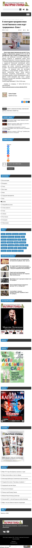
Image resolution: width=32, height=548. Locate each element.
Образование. (5, 223)
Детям (21, 19)
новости (4, 239)
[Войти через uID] (8, 146)
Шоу (3, 198)
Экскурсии (4, 220)
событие (17, 236)
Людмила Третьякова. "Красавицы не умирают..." (13, 482)
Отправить (11, 168)
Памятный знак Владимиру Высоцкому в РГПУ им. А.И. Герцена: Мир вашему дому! (20, 274)
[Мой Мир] (26, 102)
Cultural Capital (12, 93)
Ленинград (22, 242)
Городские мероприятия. (8, 195)
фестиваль (10, 236)
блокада (4, 250)
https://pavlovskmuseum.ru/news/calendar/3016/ (14, 87)
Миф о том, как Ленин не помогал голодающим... (13, 502)
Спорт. (3, 210)
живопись (4, 248)
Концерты (4, 183)
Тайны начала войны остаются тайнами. (11, 475)
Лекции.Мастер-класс (7, 204)
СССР (20, 248)
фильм (16, 242)
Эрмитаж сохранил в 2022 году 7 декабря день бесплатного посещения (18, 132)
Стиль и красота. (6, 207)
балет (24, 248)
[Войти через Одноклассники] (8, 160)
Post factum (5, 217)
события (11, 248)
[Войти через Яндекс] (8, 156)
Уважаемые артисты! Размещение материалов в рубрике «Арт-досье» (20, 260)
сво (16, 248)
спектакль (15, 234)
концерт (9, 234)
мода (9, 250)
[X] (29, 102)
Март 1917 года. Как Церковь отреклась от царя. (13, 471)
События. (17, 19)
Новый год (15, 110)
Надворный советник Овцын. (9, 485)
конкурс (21, 250)
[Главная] (16, 6)
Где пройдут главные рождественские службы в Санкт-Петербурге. (19, 292)
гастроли (11, 245)
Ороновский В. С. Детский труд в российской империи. (15, 499)
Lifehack (4, 213)
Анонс (3, 234)
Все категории (5, 180)
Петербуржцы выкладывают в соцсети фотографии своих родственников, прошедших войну (18, 128)
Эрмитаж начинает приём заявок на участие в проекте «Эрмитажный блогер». (18, 124)
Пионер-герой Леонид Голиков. (9, 492)
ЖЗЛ (19, 239)
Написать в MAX (5, 513)
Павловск (9, 110)
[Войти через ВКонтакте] (8, 151)
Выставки (4, 189)
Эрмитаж (14, 250)
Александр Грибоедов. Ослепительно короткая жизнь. (15, 478)
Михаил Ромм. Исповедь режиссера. (11, 495)
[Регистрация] (27, 9)
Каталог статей (10, 19)
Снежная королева (16, 108)
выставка (4, 236)
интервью (4, 245)
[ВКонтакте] (22, 102)
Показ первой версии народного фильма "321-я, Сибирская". (19, 285)
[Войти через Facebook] (8, 153)
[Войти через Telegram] (8, 149)
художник (10, 242)
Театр (3, 186)
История (4, 242)
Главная (4, 19)
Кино (3, 192)
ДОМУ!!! (9, 108)
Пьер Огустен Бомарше (7, 489)
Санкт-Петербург (12, 239)
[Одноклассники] (24, 102)
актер (16, 245)
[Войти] (23, 9)
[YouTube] (8, 532)
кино (23, 236)
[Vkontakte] (4, 532)
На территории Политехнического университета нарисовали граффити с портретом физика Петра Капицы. (20, 267)
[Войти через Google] (8, 158)
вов (26, 245)
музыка (22, 245)
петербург (22, 234)
